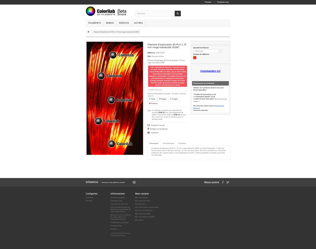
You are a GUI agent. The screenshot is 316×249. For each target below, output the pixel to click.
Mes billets (139, 220)
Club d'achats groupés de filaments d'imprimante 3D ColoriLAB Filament (120, 209)
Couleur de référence (201, 54)
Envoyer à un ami (158, 125)
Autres (138, 22)
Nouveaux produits (117, 198)
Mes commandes (141, 198)
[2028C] (194, 57)
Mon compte (142, 193)
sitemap (113, 229)
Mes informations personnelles (147, 207)
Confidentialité (116, 226)
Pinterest (153, 103)
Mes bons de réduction (144, 210)
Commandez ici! (210, 71)
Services (124, 22)
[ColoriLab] (108, 11)
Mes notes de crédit (142, 201)
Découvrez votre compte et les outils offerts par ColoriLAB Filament (120, 217)
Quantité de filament (201, 48)
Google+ (175, 99)
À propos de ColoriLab (119, 204)
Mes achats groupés (142, 214)
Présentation (153, 143)
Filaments (94, 22)
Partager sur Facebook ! (159, 129)
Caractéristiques (168, 143)
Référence (151, 53)
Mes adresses (140, 204)
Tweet (153, 99)
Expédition (182, 143)
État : (149, 56)
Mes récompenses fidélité (145, 217)
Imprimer (154, 133)
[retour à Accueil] (88, 32)
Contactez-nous (223, 2)
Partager (163, 99)
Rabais (110, 22)
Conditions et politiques (119, 222)
